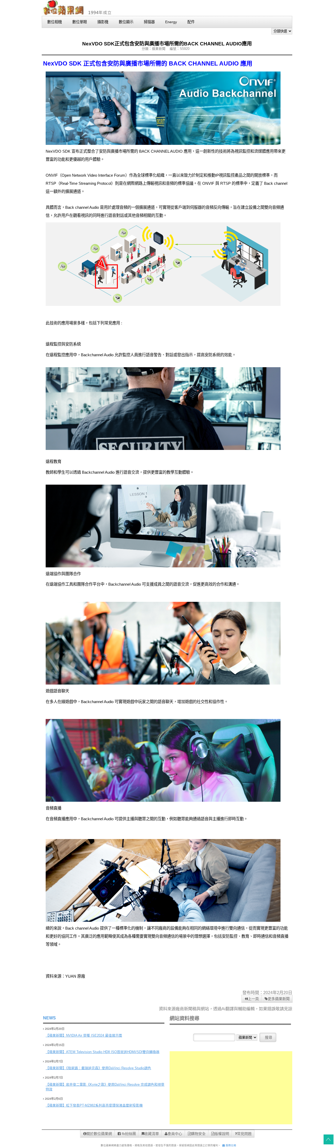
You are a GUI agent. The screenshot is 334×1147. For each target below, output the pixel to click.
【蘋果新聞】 (56, 1035)
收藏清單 (151, 1134)
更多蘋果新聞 (279, 999)
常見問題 (244, 1134)
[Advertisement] (231, 1087)
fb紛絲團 (128, 1134)
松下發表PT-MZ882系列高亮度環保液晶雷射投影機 (104, 1105)
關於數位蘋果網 (99, 1134)
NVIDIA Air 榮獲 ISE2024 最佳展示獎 (94, 1035)
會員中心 (175, 1134)
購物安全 (198, 1134)
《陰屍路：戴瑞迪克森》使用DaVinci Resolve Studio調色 (108, 1068)
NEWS (49, 1018)
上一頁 (253, 999)
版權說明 (221, 1134)
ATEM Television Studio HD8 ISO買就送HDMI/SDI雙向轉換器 (112, 1052)
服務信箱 (230, 1145)
